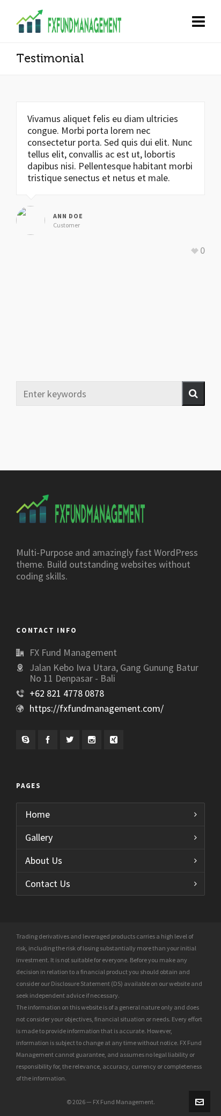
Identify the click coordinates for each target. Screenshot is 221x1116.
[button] (193, 393)
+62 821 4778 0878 (67, 693)
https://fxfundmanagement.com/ (97, 708)
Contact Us (47, 883)
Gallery (39, 837)
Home (37, 814)
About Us (43, 860)
